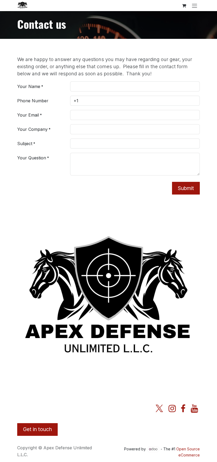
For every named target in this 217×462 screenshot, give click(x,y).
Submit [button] (186, 188)
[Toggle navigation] (194, 5)
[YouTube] (194, 408)
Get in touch (37, 429)
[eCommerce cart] (184, 5)
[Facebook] (183, 408)
